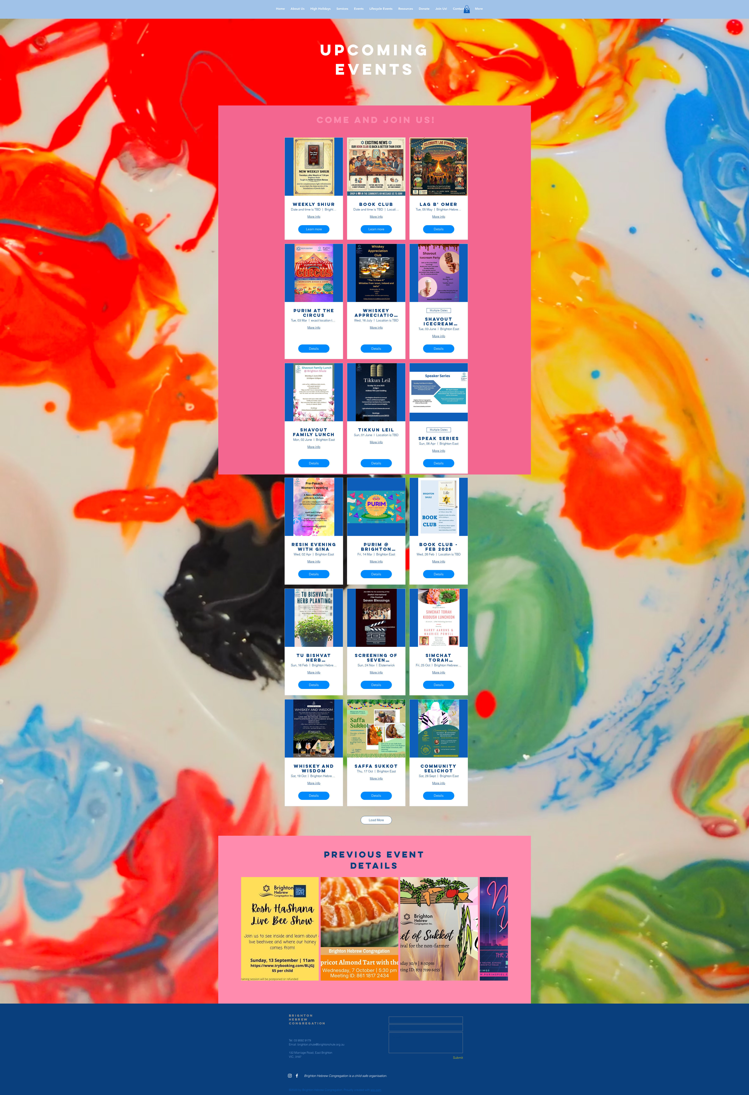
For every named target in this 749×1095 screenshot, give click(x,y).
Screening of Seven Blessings (376, 657)
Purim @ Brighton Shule (376, 546)
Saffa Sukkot (376, 766)
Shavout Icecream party (439, 321)
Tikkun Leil (376, 430)
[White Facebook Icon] (296, 1075)
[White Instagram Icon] (289, 1075)
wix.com (376, 1090)
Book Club (376, 204)
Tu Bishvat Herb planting (313, 657)
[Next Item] (501, 929)
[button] (320, 9)
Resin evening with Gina (314, 546)
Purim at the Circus (314, 313)
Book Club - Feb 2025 (438, 546)
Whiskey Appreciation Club (376, 313)
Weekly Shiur (314, 204)
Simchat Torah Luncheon (439, 657)
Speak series (438, 438)
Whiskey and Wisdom (314, 768)
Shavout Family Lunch (314, 432)
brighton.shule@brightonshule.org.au (320, 1044)
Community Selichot (439, 768)
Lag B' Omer (439, 204)
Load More (376, 820)
